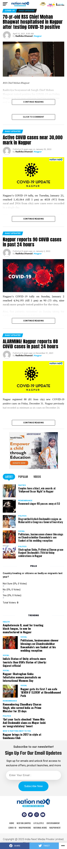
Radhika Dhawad (24, 36)
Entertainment (53, 823)
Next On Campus (24, 823)
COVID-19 (12, 828)
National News (40, 828)
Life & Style (38, 823)
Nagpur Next (54, 828)
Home (11, 823)
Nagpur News (25, 828)
